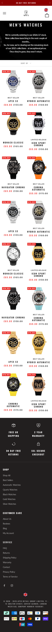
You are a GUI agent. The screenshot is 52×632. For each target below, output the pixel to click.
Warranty (7, 562)
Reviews (6, 523)
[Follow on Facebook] (4, 585)
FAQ (5, 548)
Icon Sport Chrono (39, 144)
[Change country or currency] (46, 10)
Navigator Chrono (13, 187)
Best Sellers (8, 480)
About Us (7, 519)
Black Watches (9, 494)
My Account (8, 533)
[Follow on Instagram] (11, 585)
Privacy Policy (9, 572)
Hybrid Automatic (38, 101)
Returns (6, 553)
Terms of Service (10, 576)
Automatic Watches (12, 485)
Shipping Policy (9, 557)
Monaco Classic (13, 142)
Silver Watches (9, 504)
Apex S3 (13, 101)
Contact (6, 567)
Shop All (6, 475)
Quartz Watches (10, 489)
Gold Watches (9, 499)
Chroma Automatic (38, 188)
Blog (5, 528)
